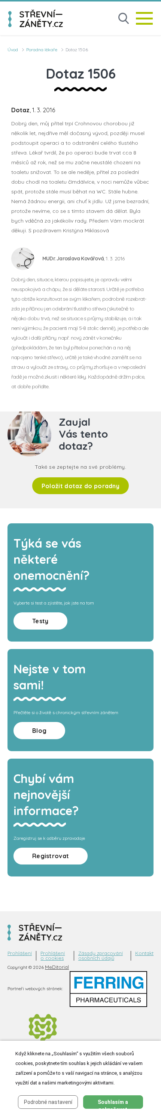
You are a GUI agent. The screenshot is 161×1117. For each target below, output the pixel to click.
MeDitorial (57, 967)
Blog (39, 730)
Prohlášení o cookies (52, 956)
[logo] (35, 18)
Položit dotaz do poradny (80, 486)
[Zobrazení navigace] (144, 18)
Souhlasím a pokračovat (113, 1104)
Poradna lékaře (41, 49)
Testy (40, 621)
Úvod (12, 49)
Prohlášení (19, 953)
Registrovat (50, 856)
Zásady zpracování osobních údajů (100, 956)
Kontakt (144, 953)
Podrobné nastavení (48, 1102)
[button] (123, 18)
